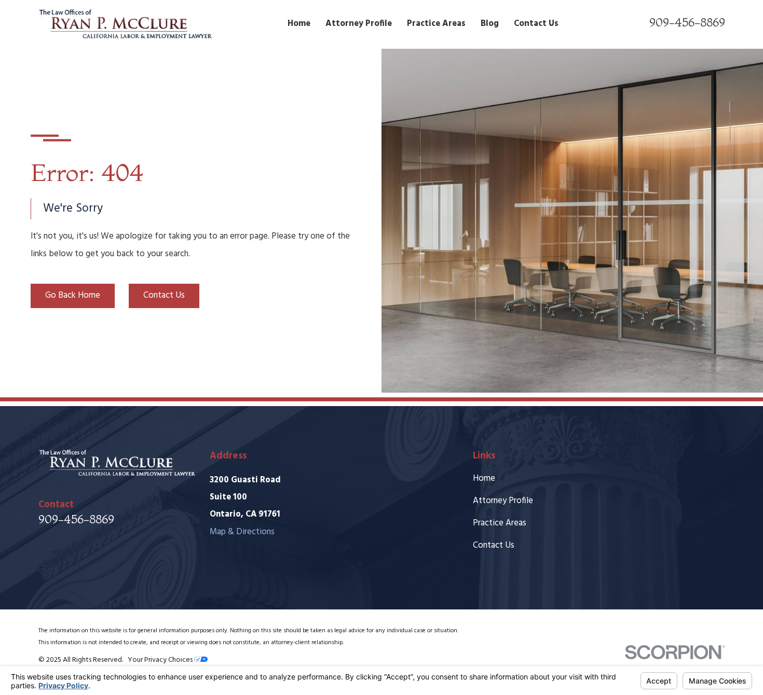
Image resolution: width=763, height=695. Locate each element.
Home (484, 478)
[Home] (125, 24)
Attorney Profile (503, 501)
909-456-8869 (687, 22)
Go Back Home (72, 295)
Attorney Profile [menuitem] (358, 24)
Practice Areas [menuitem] (436, 24)
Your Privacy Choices (161, 660)
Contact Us (164, 295)
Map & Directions (242, 532)
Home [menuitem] (299, 24)
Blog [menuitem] (490, 24)
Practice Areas (499, 523)
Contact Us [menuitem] (536, 24)
